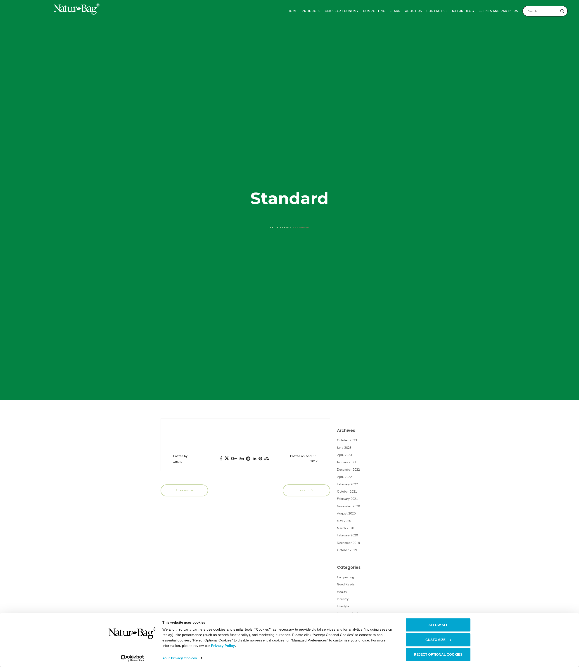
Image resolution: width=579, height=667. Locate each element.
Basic (305, 490)
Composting (374, 11)
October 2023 (347, 440)
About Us (413, 11)
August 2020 (346, 513)
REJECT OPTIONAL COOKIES (438, 654)
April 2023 (344, 455)
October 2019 (347, 550)
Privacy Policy (223, 646)
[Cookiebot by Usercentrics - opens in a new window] (132, 658)
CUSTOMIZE (435, 639)
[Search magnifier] (562, 11)
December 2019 (348, 543)
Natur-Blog (463, 11)
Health (342, 592)
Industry (343, 599)
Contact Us (437, 11)
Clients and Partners (498, 11)
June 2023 (344, 448)
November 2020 (348, 506)
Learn (395, 11)
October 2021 (347, 491)
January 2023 (346, 462)
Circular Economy (341, 11)
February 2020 (347, 535)
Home (292, 11)
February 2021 (347, 499)
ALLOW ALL (438, 625)
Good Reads (346, 584)
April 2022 (344, 477)
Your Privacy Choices (179, 658)
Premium (186, 490)
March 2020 (345, 528)
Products (311, 11)
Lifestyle (343, 606)
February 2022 (347, 484)
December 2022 (348, 469)
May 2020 (344, 521)
